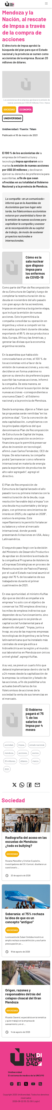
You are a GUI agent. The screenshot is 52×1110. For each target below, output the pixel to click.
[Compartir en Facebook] (30, 785)
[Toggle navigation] (46, 3)
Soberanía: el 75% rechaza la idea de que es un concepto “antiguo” (24, 918)
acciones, (22, 753)
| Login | (36, 1101)
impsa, (21, 745)
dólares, (24, 761)
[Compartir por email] (37, 784)
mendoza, (9, 753)
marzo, (35, 761)
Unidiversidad (12, 118)
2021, (7, 769)
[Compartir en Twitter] (14, 785)
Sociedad (9, 109)
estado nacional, (37, 745)
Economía (25, 109)
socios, (35, 753)
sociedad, (9, 745)
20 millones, (10, 761)
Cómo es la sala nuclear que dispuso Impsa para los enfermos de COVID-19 (35, 267)
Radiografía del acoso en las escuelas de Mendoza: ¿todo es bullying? (26, 841)
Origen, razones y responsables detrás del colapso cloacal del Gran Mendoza (23, 996)
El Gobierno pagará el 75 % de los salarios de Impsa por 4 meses (35, 719)
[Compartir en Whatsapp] (22, 785)
